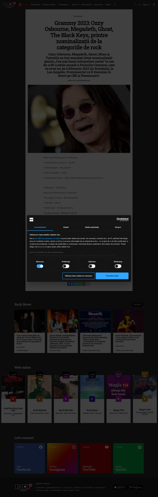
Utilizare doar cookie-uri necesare (78, 276)
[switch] (66, 266)
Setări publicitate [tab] (92, 227)
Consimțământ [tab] (40, 227)
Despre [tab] (118, 227)
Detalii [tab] (66, 227)
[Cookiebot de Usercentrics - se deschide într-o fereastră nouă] (118, 219)
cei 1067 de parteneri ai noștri (47, 238)
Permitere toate (112, 276)
